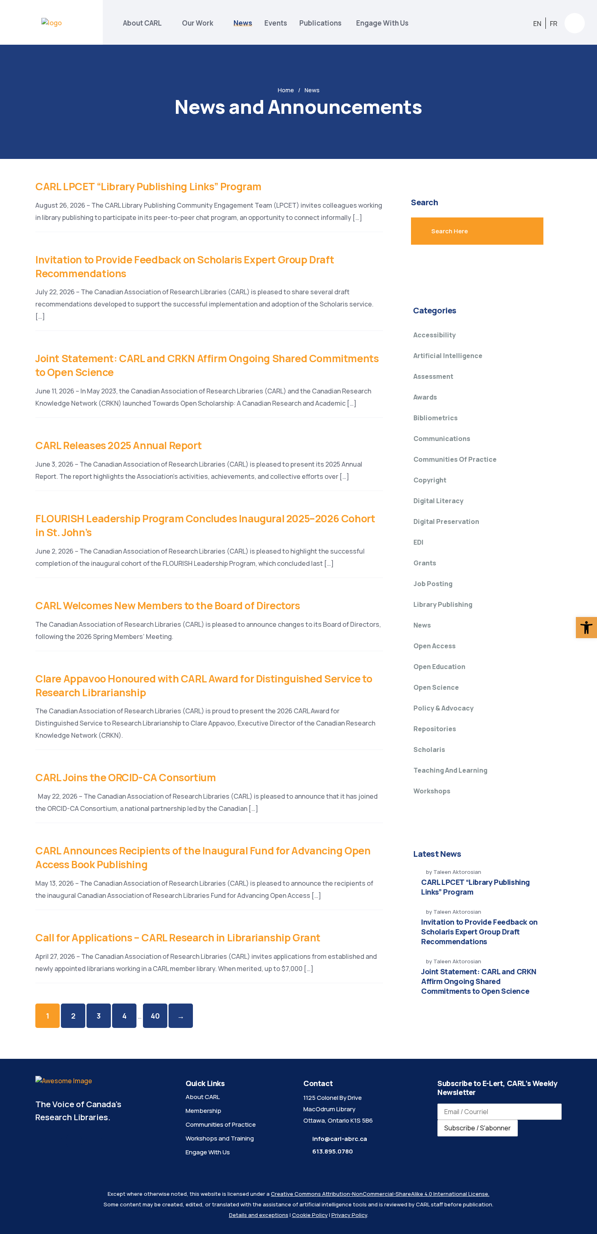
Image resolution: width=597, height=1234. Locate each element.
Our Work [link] (197, 23)
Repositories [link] (434, 728)
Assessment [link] (433, 376)
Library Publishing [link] (442, 604)
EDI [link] (418, 542)
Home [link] (286, 90)
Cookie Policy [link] (310, 1215)
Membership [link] (203, 1110)
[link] (586, 627)
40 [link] (155, 1016)
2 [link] (73, 1016)
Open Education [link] (439, 666)
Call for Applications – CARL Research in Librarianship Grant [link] (177, 937)
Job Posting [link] (432, 583)
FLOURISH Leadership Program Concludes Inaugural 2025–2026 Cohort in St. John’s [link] (205, 525)
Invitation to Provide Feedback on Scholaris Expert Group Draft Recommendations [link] (184, 266)
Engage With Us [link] (382, 23)
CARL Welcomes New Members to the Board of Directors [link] (167, 605)
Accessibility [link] (434, 334)
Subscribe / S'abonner (477, 1127)
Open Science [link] (436, 687)
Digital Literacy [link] (438, 500)
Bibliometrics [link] (435, 417)
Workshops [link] (431, 790)
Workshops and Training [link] (220, 1138)
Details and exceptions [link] (258, 1215)
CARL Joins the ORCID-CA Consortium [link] (125, 777)
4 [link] (124, 1016)
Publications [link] (321, 23)
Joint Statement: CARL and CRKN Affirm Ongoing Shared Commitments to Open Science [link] (207, 365)
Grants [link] (424, 562)
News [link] (243, 23)
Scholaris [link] (429, 749)
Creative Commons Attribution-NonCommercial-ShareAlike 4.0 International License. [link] (380, 1193)
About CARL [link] (142, 23)
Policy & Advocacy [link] (443, 708)
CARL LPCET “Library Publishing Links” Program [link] (148, 186)
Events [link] (275, 23)
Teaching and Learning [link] (450, 770)
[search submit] (519, 231)
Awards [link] (425, 397)
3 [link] (99, 1016)
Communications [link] (441, 438)
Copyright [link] (429, 480)
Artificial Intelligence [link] (447, 355)
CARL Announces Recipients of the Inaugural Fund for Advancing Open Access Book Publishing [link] (203, 857)
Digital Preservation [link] (446, 521)
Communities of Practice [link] (455, 459)
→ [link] (180, 1016)
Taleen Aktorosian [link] (457, 872)
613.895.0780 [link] (332, 1151)
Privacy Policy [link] (349, 1215)
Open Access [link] (434, 645)
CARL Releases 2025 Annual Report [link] (118, 445)
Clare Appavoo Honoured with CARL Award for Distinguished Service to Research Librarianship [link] (203, 685)
